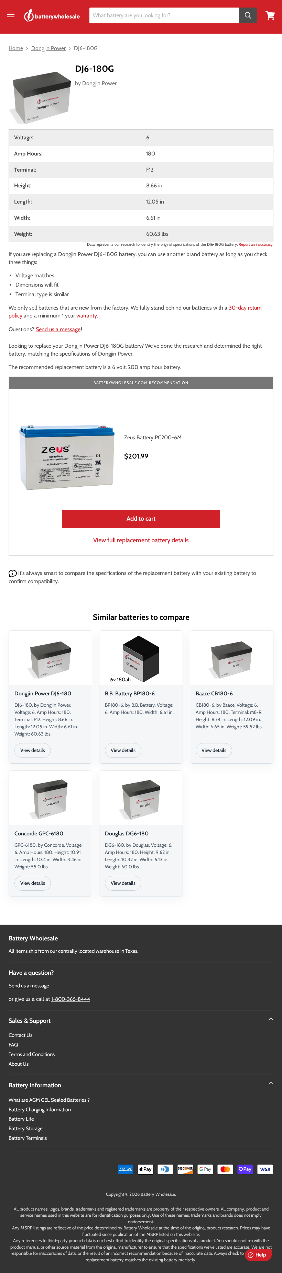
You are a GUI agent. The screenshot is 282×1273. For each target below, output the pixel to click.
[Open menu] (10, 14)
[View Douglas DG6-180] (140, 799)
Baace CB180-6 (214, 693)
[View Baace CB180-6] (231, 659)
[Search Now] (248, 16)
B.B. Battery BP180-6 (130, 693)
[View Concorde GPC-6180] (50, 799)
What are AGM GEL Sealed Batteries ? (49, 1100)
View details (32, 750)
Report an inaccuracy (256, 244)
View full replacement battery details (141, 540)
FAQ (13, 1045)
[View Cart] (270, 15)
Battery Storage (26, 1128)
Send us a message (58, 329)
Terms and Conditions (32, 1054)
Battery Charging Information (40, 1110)
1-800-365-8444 (70, 999)
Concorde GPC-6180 (38, 833)
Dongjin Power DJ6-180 (42, 693)
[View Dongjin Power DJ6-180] (50, 659)
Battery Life (21, 1119)
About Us (19, 1064)
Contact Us (20, 1035)
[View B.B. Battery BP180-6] (140, 659)
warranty (86, 315)
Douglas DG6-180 (127, 833)
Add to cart (141, 518)
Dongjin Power (99, 83)
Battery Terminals (28, 1138)
